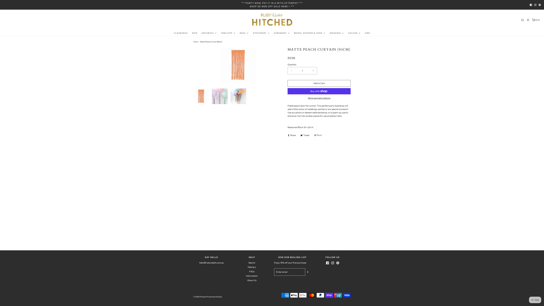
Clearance (181, 33)
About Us (251, 280)
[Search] (522, 20)
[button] (201, 96)
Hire (367, 33)
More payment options (319, 98)
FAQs (251, 271)
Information (252, 276)
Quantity (292, 64)
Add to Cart (319, 83)
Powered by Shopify (214, 297)
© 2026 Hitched (199, 297)
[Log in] (528, 20)
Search (251, 262)
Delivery (252, 267)
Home (195, 42)
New (194, 33)
